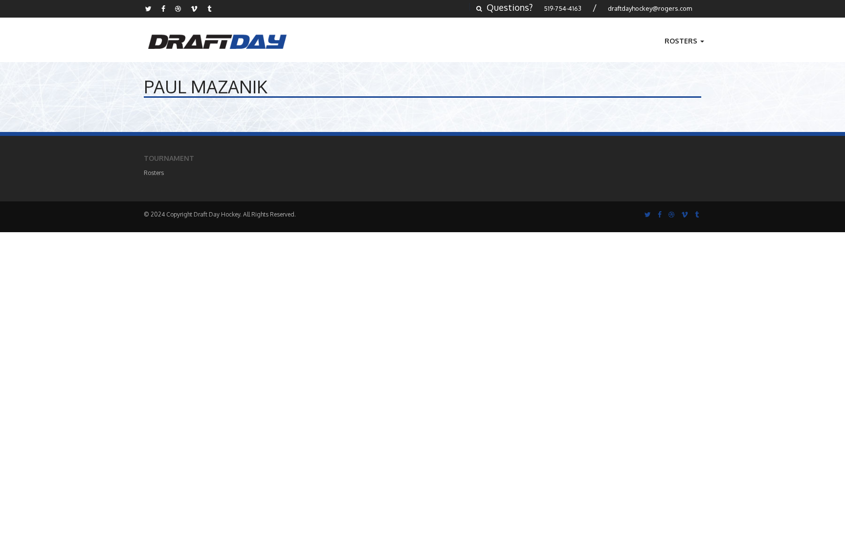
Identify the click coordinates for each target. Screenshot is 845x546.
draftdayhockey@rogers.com (650, 8)
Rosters (682, 41)
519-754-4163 (562, 8)
